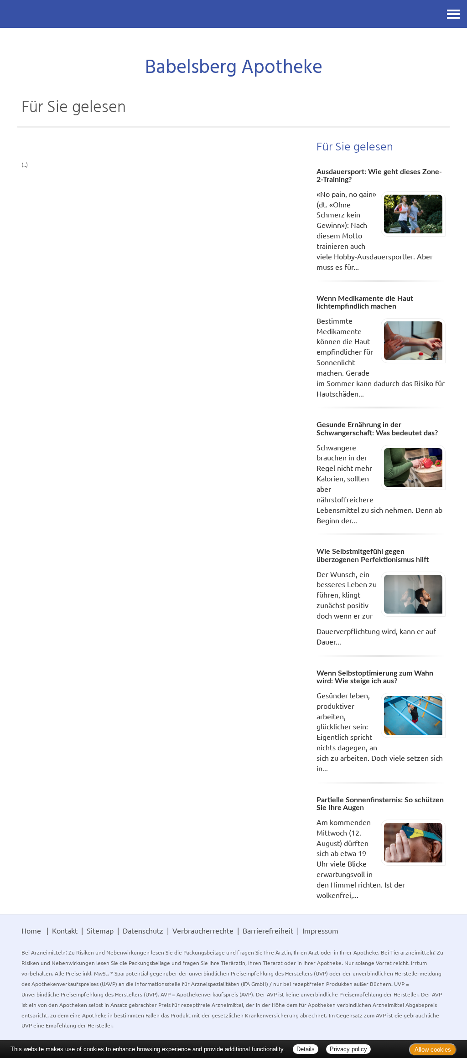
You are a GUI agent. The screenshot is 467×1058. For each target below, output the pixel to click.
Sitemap (100, 930)
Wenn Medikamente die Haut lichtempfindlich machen (365, 302)
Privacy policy (348, 1049)
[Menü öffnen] (453, 14)
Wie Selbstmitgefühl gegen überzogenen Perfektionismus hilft (373, 555)
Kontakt (65, 930)
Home (31, 930)
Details (305, 1049)
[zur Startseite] (233, 43)
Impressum (320, 930)
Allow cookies (433, 1049)
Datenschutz (143, 930)
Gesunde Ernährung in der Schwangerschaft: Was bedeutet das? (377, 429)
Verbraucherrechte (203, 930)
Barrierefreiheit (268, 930)
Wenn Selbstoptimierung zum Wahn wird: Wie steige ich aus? (375, 677)
